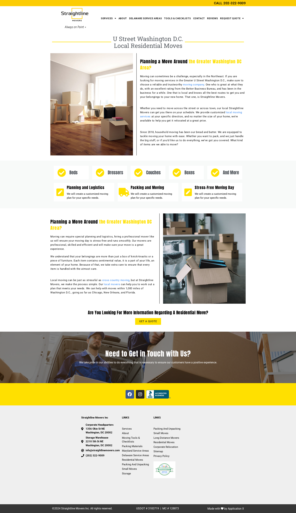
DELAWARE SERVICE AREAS (145, 18)
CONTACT (199, 18)
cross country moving (116, 280)
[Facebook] (130, 394)
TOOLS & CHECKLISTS (177, 18)
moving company (193, 84)
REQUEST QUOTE (230, 18)
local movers (112, 284)
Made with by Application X (225, 508)
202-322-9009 (234, 3)
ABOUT (123, 18)
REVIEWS (212, 18)
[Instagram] (140, 394)
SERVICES (107, 18)
